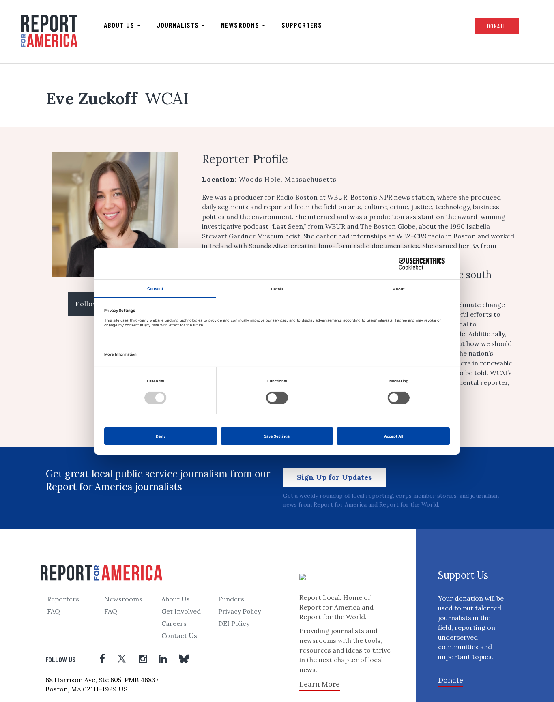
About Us (175, 599)
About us (120, 24)
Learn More (319, 684)
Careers (174, 623)
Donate (497, 26)
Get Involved (181, 611)
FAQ (53, 611)
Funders (231, 599)
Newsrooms (241, 24)
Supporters (301, 24)
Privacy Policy (239, 611)
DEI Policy (233, 623)
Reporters (63, 599)
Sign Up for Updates (334, 477)
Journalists (179, 24)
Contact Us (179, 635)
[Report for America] (49, 31)
